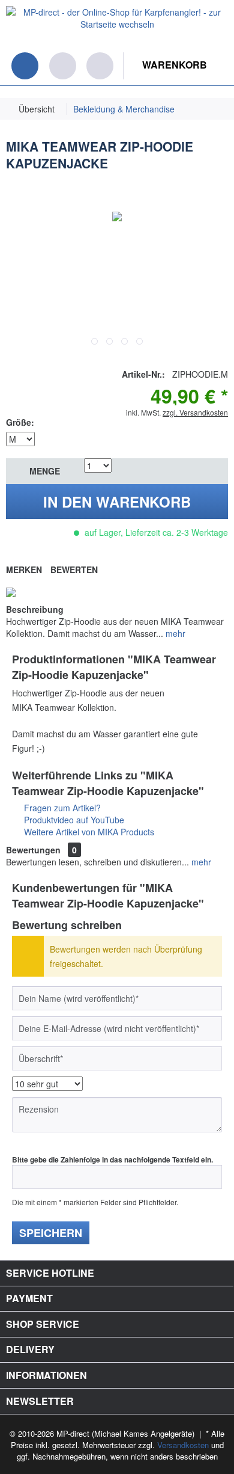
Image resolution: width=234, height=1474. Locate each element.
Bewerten (74, 569)
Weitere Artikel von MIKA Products (88, 832)
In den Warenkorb (117, 501)
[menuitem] (6, 64)
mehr (174, 633)
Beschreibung (35, 609)
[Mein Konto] (99, 65)
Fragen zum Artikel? (61, 808)
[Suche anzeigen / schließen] (24, 65)
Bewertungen (33, 850)
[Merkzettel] (62, 65)
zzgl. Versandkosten (195, 412)
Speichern (50, 1233)
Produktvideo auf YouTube (73, 820)
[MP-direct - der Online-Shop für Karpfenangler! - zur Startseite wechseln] (117, 26)
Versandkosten (183, 1445)
